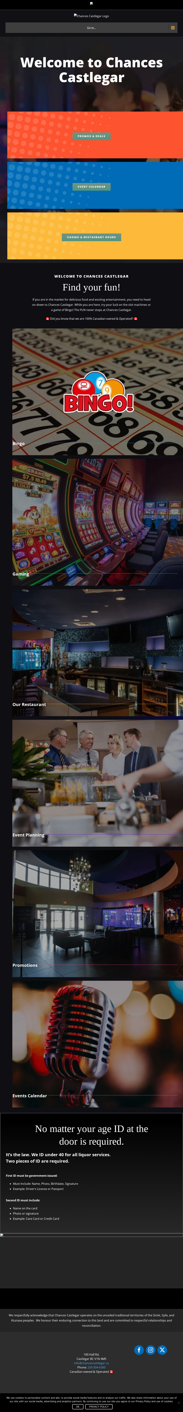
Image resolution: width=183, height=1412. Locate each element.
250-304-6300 (96, 1367)
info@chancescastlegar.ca (91, 1363)
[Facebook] (139, 1350)
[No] (178, 1403)
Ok (78, 1406)
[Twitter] (162, 1350)
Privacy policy (99, 1406)
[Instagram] (150, 1350)
